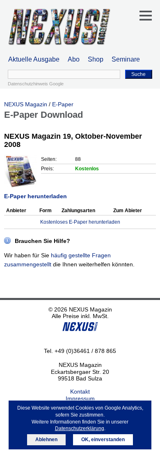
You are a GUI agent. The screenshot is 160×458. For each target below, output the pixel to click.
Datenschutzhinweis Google (36, 83)
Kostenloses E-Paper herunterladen (80, 222)
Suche (138, 74)
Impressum (80, 398)
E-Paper (62, 104)
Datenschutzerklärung (79, 428)
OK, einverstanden (103, 439)
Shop (95, 59)
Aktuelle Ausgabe (33, 59)
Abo (74, 59)
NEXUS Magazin (25, 104)
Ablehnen (46, 439)
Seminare (126, 59)
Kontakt (80, 391)
